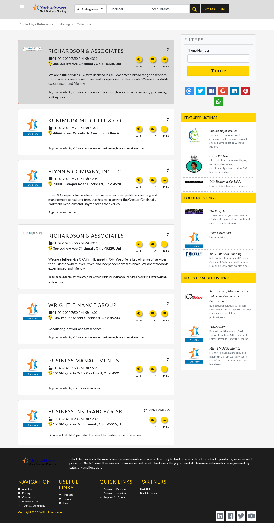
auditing (53, 97)
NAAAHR (145, 489)
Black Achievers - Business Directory (49, 10)
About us (27, 489)
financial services (126, 92)
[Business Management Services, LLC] (32, 366)
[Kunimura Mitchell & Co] (32, 126)
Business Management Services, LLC (101, 361)
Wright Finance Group (82, 305)
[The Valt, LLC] (194, 211)
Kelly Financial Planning (225, 254)
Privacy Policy (30, 501)
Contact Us (28, 497)
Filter (220, 71)
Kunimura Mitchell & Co (84, 121)
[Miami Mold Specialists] (194, 354)
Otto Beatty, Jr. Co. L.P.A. (225, 181)
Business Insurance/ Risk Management (106, 411)
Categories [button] (85, 24)
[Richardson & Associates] (32, 49)
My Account (215, 9)
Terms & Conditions (33, 505)
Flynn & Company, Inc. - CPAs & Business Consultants (126, 171)
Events (67, 499)
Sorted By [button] (36, 24)
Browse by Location (115, 493)
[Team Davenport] (194, 239)
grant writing (158, 92)
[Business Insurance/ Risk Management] (32, 417)
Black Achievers (149, 493)
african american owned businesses (94, 92)
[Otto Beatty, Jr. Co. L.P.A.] (194, 181)
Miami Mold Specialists (224, 348)
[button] (22, 7)
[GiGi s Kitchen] (194, 164)
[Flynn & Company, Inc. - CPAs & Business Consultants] (32, 177)
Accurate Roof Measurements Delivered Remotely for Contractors (228, 296)
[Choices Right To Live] (194, 135)
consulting (144, 92)
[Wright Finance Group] (32, 310)
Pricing (26, 493)
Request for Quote (114, 497)
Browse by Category (115, 489)
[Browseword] (194, 332)
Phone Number (198, 50)
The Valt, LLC (217, 211)
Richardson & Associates (86, 51)
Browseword (217, 327)
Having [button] (65, 24)
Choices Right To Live (223, 131)
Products (68, 494)
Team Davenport (220, 233)
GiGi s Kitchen (218, 156)
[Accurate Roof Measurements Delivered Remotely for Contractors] (194, 297)
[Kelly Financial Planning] (194, 254)
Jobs (65, 503)
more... (63, 97)
